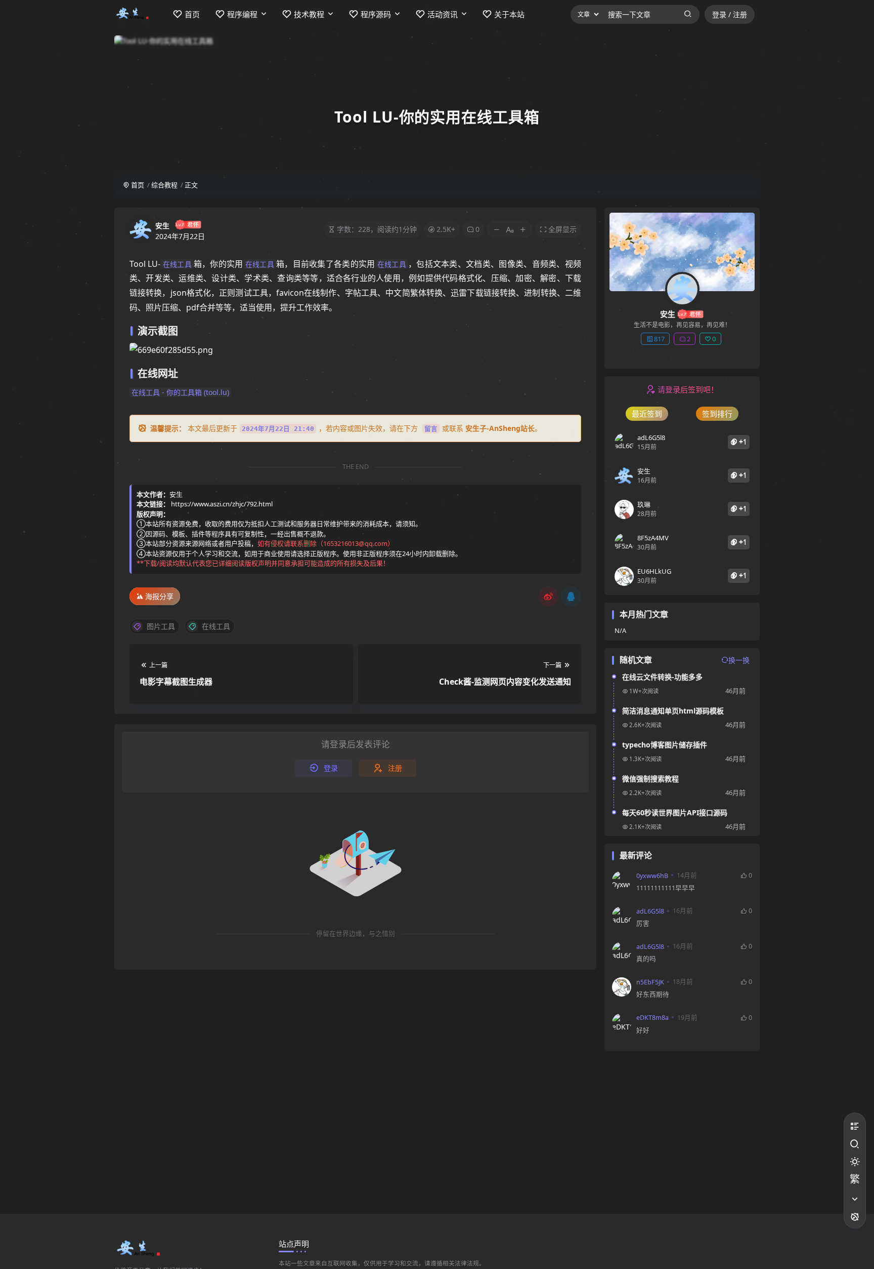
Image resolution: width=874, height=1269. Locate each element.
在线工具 (177, 264)
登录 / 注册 (729, 14)
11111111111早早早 (665, 888)
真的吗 (646, 959)
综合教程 (164, 184)
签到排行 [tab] (717, 414)
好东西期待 (652, 994)
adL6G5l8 (650, 911)
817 (659, 338)
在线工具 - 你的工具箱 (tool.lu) (180, 392)
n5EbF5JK (650, 982)
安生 (162, 225)
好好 (642, 1030)
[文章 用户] (585, 14)
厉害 (642, 923)
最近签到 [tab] (647, 414)
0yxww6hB (652, 875)
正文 (191, 184)
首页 (136, 184)
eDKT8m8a (652, 1017)
